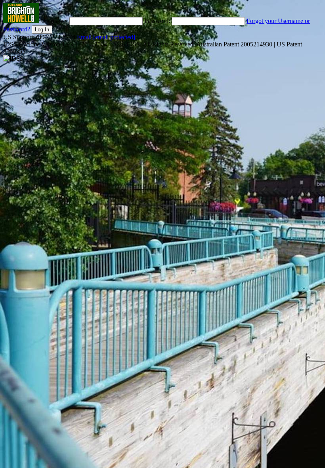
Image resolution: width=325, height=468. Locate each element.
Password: (158, 20)
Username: (55, 20)
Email (106, 37)
